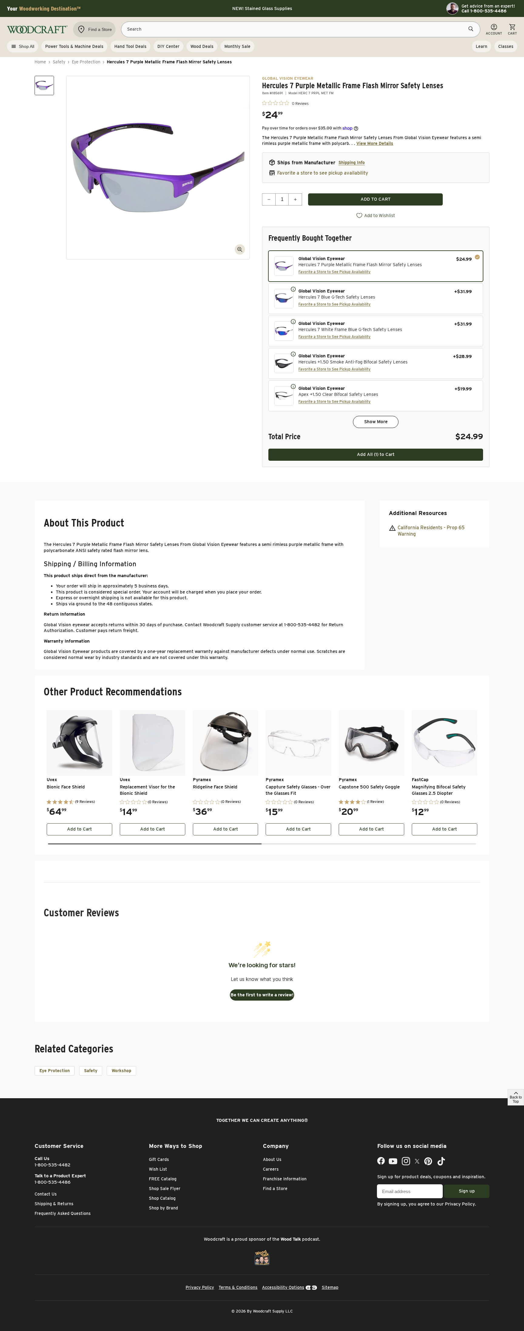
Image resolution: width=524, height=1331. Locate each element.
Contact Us (46, 1194)
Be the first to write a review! (262, 995)
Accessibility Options (283, 1287)
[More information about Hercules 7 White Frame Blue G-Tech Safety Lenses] (293, 321)
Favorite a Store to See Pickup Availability (334, 271)
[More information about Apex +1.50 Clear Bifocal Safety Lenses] (293, 386)
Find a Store (275, 1188)
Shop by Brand (163, 1208)
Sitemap (330, 1287)
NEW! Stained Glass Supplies (262, 8)
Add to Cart (79, 829)
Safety (59, 61)
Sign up (467, 1191)
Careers (271, 1169)
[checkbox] (375, 266)
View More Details (374, 143)
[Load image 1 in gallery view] (44, 85)
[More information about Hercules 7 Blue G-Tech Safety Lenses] (293, 288)
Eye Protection (86, 61)
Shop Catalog (162, 1198)
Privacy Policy (460, 1204)
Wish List (158, 1169)
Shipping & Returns (54, 1203)
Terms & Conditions (238, 1287)
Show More (376, 421)
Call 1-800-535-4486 (484, 10)
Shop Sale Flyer (164, 1188)
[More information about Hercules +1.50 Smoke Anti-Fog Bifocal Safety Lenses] (293, 353)
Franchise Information (285, 1178)
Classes (505, 46)
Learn (481, 46)
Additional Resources (418, 513)
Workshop (121, 1070)
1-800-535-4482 (53, 1165)
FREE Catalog (162, 1178)
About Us (272, 1159)
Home (40, 61)
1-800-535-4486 (53, 1182)
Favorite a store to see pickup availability (322, 173)
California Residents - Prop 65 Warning (431, 530)
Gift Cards (159, 1159)
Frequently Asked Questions (63, 1213)
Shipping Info (351, 162)
